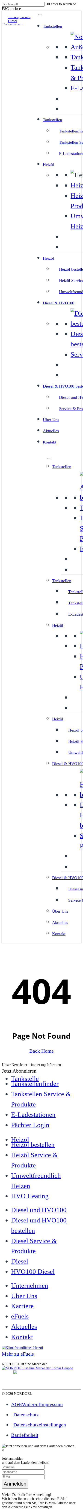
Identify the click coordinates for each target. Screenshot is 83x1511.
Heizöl (48, 164)
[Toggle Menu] (40, 14)
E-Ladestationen (33, 1114)
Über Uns (51, 419)
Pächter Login (30, 1124)
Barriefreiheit (24, 1435)
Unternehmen (29, 1285)
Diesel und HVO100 (39, 1210)
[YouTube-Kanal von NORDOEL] (11, 1381)
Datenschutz (26, 1414)
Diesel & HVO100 (58, 303)
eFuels (20, 1316)
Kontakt (49, 442)
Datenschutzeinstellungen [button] (39, 1425)
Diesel (19, 1261)
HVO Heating (30, 1196)
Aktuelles (51, 431)
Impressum (51, 1404)
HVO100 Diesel (33, 1271)
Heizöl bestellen (33, 1144)
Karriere (22, 1306)
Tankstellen (52, 26)
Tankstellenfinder (35, 1083)
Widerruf (31, 1404)
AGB (16, 1404)
